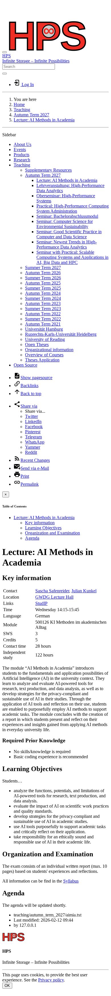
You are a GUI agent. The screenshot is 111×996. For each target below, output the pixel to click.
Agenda (32, 538)
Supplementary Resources (48, 170)
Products (21, 154)
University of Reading (45, 339)
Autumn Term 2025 (43, 282)
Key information (40, 522)
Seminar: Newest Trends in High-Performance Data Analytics (66, 244)
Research (22, 159)
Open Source (25, 365)
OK (7, 985)
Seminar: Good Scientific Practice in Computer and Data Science (69, 234)
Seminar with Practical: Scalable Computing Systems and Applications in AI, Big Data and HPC (72, 257)
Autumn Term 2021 (43, 324)
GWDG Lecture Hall (54, 597)
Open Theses (37, 344)
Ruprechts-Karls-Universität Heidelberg (60, 334)
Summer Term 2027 (43, 267)
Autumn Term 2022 (43, 313)
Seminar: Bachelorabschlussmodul (67, 216)
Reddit (31, 452)
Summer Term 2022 (43, 318)
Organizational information (49, 349)
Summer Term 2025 (43, 288)
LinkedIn (33, 421)
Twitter (31, 416)
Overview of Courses (44, 354)
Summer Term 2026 (43, 277)
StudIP (41, 603)
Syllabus (71, 881)
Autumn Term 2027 (31, 114)
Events (20, 149)
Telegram (33, 436)
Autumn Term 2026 (43, 272)
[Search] (4, 73)
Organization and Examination (52, 532)
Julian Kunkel (83, 590)
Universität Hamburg (44, 329)
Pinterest (32, 431)
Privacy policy (51, 979)
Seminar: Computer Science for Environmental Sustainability (64, 224)
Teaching (22, 109)
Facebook (34, 426)
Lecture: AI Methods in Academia (44, 119)
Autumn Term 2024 (43, 293)
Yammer (32, 447)
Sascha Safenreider (52, 590)
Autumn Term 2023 (43, 303)
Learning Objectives (43, 527)
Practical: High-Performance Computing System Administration (72, 209)
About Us (22, 144)
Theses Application (42, 359)
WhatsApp (34, 442)
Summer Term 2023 (43, 308)
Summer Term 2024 (43, 298)
